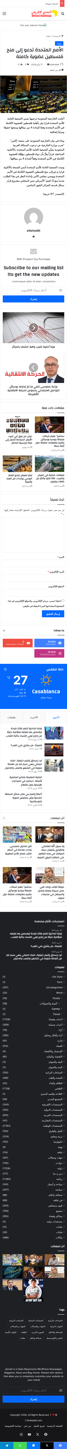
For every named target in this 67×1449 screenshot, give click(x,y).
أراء (60, 1030)
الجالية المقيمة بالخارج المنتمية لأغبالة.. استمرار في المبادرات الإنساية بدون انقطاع (26, 781)
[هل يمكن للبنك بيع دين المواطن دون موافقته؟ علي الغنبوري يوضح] (12, 1284)
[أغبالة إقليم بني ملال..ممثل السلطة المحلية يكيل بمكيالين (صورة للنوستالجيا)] (53, 798)
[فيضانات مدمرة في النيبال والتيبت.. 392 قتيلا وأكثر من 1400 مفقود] (49, 463)
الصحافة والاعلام (56, 1332)
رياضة (59, 1179)
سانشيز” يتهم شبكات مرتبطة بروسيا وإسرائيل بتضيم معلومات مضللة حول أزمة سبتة (49, 441)
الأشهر (56, 717)
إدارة (60, 1040)
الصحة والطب (55, 1077)
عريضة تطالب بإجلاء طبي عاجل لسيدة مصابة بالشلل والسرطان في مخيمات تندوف (51, 892)
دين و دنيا (57, 1173)
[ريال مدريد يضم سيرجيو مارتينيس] (33, 1290)
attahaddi (54, 64)
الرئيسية (57, 36)
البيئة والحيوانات (48, 1003)
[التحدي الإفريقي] (44, 13)
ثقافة (59, 1152)
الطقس (58, 1088)
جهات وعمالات (55, 1157)
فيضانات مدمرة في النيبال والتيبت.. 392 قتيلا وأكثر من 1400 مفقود (50, 478)
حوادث (59, 1163)
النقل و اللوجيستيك (54, 1338)
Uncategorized (54, 987)
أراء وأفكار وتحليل (53, 1035)
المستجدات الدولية (53, 1109)
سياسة (58, 1189)
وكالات (59, 1237)
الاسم (60, 557)
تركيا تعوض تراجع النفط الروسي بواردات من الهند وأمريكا (19, 478)
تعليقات (11, 717)
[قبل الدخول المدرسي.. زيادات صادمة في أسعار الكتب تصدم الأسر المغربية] (17, 834)
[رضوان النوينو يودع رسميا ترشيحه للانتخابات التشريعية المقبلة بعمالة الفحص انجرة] (54, 1259)
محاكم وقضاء (55, 1216)
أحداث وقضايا (55, 1019)
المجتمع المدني (54, 1099)
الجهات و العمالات (17, 1326)
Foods (56, 998)
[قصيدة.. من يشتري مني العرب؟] (53, 749)
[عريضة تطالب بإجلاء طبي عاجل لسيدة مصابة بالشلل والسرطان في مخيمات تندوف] (49, 875)
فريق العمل (39, 1425)
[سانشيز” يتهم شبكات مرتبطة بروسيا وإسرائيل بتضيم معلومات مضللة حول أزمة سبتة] (49, 424)
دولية (48, 36)
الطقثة (24, 1332)
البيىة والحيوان (55, 1067)
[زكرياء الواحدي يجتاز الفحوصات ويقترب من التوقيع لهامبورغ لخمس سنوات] (54, 1284)
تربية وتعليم (56, 1136)
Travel (56, 1014)
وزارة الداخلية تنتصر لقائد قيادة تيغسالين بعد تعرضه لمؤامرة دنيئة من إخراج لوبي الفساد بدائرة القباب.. (23, 732)
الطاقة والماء (55, 1083)
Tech (59, 982)
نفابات (59, 1226)
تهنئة (60, 1147)
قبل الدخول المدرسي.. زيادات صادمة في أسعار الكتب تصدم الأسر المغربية (18, 850)
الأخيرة (34, 717)
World (59, 992)
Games (56, 1008)
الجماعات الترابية (54, 1072)
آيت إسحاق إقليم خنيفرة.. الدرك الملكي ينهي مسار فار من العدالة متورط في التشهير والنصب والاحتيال (23, 764)
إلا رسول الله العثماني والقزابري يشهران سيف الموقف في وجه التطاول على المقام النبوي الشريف (50, 852)
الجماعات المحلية (35, 1320)
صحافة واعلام (55, 1195)
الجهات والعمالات (37, 1326)
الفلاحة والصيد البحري (51, 1093)
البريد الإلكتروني (56, 571)
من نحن (27, 1425)
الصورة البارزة (38, 1332)
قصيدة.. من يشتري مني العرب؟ (26, 745)
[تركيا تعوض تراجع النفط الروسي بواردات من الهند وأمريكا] (17, 463)
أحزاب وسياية (55, 1024)
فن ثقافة (57, 1200)
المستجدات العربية (53, 1115)
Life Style (57, 976)
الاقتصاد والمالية (54, 1056)
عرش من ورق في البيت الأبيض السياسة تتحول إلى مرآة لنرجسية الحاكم (18, 439)
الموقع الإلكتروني (56, 586)
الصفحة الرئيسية (55, 1425)
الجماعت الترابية (16, 1320)
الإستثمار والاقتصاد (53, 1051)
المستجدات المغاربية (52, 1120)
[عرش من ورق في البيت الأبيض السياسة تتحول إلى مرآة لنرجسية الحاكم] (17, 424)
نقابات (59, 1232)
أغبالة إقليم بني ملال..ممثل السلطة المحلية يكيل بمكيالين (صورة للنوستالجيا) (23, 798)
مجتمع (59, 1211)
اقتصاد (59, 1046)
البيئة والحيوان (55, 1062)
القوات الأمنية (10, 1332)
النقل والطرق (55, 1131)
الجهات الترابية (56, 1326)
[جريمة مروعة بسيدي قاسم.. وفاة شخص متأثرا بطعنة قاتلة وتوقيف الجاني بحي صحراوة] (12, 1272)
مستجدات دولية (54, 1221)
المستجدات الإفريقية (52, 1104)
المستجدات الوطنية (52, 1125)
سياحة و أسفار (55, 1184)
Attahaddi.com (34, 1420)
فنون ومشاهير (55, 1205)
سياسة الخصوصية (13, 1425)
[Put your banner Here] (33, 25)
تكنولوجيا (58, 1141)
